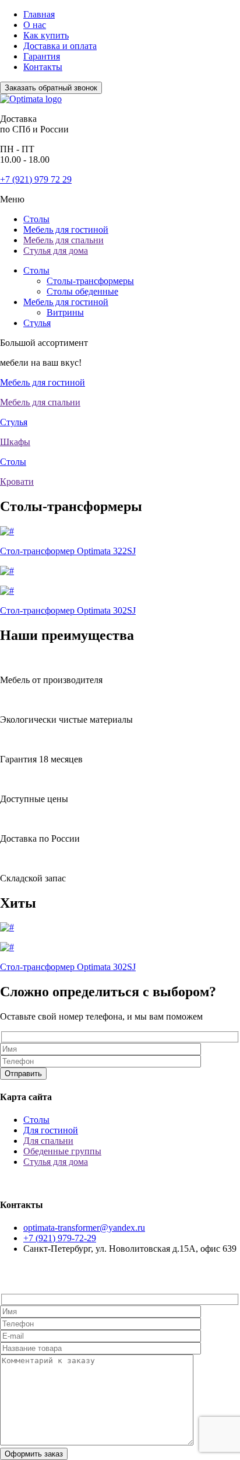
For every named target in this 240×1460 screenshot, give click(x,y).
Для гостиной (50, 1130)
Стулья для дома (55, 250)
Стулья (37, 323)
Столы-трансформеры (90, 281)
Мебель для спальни (63, 240)
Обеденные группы (62, 1151)
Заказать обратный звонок (51, 87)
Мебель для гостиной (65, 229)
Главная (39, 14)
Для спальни (48, 1141)
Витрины (65, 312)
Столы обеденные (82, 291)
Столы (36, 219)
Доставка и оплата (60, 46)
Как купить (46, 35)
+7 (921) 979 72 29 (36, 179)
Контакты (42, 67)
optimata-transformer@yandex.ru (84, 1228)
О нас (34, 25)
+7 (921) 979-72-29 (59, 1238)
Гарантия (41, 56)
